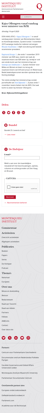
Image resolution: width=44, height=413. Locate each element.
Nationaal (6, 277)
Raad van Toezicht (9, 304)
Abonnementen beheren (17, 202)
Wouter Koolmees (9, 47)
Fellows (5, 317)
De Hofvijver (7, 264)
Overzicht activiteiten (10, 237)
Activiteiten (8, 233)
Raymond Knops (8, 54)
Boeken (5, 251)
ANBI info (5, 321)
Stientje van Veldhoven (11, 64)
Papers (4, 255)
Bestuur (5, 295)
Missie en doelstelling (10, 291)
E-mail (7, 154)
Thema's (6, 273)
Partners (5, 312)
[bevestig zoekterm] (22, 16)
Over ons (7, 287)
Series (4, 259)
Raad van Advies (8, 308)
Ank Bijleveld (20, 82)
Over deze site (7, 329)
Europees (5, 282)
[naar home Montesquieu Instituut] (11, 4)
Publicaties (8, 247)
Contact (5, 325)
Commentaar (9, 228)
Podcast (5, 268)
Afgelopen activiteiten (10, 241)
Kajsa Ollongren (23, 36)
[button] (5, 338)
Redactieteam (7, 299)
